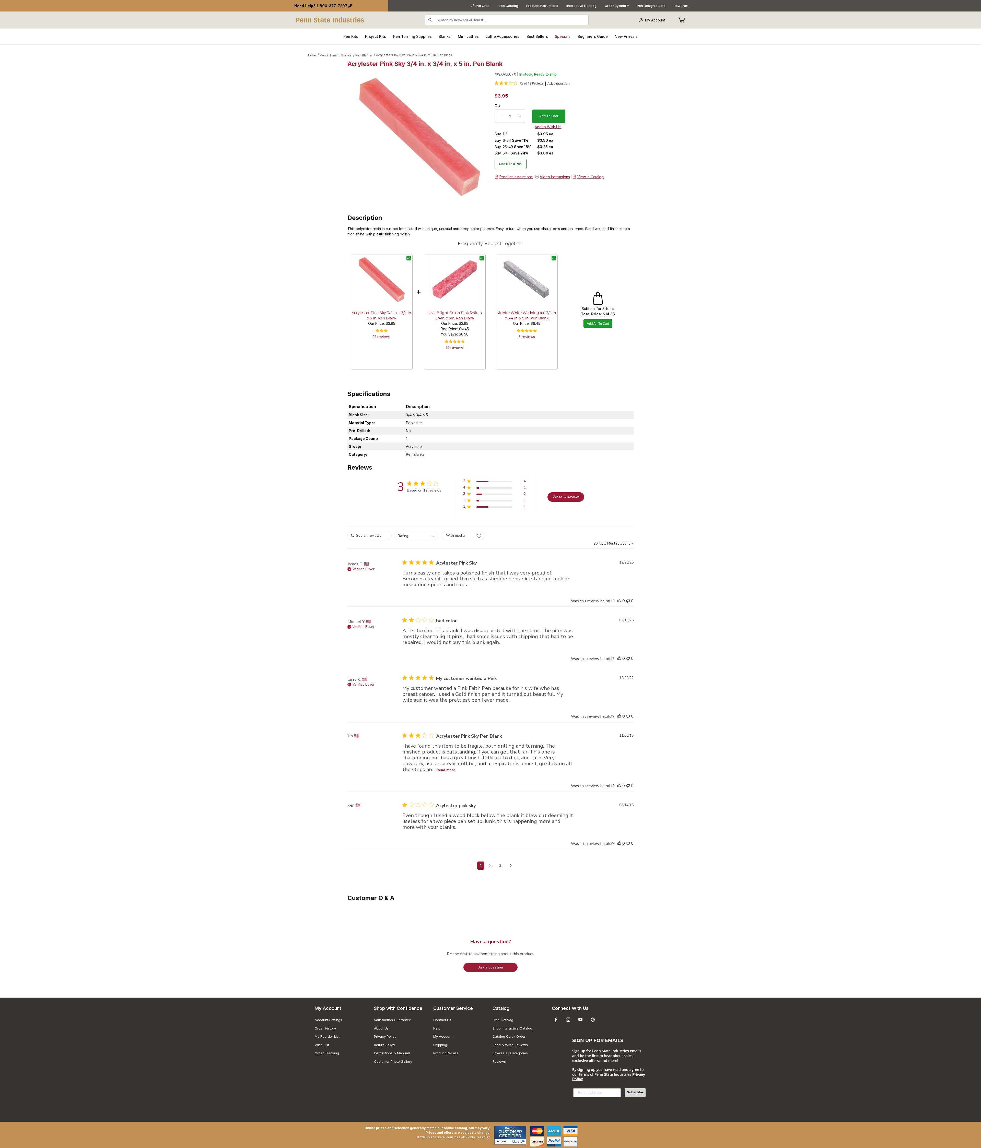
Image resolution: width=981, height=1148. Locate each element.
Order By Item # (617, 6)
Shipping (440, 1045)
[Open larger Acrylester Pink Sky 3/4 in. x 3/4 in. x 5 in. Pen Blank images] (419, 139)
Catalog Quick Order (509, 1036)
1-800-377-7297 (331, 6)
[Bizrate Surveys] (519, 1141)
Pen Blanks (363, 55)
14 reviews (455, 347)
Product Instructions (542, 6)
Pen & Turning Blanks (335, 55)
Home (311, 55)
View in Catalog (590, 177)
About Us (381, 1028)
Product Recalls (445, 1053)
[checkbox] (408, 258)
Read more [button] (445, 770)
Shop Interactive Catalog (512, 1028)
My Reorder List (327, 1036)
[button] (494, 482)
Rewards (681, 6)
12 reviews (382, 336)
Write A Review (566, 497)
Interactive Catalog (581, 6)
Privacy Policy (385, 1036)
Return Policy (384, 1045)
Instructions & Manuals (392, 1053)
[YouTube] (580, 1019)
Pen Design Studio (651, 6)
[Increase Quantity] (520, 116)
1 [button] (481, 865)
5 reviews (527, 336)
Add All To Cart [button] (598, 324)
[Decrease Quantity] (500, 116)
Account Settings (328, 1020)
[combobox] (416, 535)
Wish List (322, 1045)
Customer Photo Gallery (393, 1061)
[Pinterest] (592, 1019)
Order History (325, 1028)
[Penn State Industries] (330, 19)
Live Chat (481, 6)
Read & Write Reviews (510, 1045)
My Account (655, 20)
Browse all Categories (510, 1053)
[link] (519, 83)
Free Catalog (508, 6)
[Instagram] (568, 1019)
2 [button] (490, 865)
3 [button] (500, 865)
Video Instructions (555, 177)
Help (436, 1028)
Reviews (499, 1061)
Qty (498, 105)
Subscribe (635, 1092)
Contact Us (442, 1020)
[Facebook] (556, 1019)
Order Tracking (327, 1053)
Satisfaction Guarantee (392, 1020)
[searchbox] (369, 535)
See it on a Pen (510, 164)
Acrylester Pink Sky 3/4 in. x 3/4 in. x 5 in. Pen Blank (414, 55)
